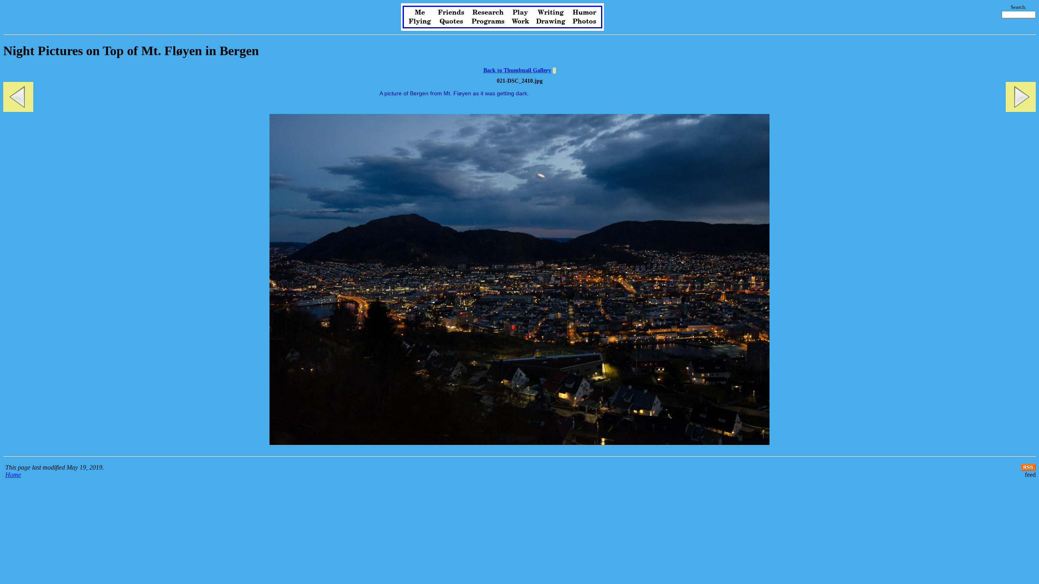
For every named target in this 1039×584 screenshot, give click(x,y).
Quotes (451, 21)
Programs (488, 21)
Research (488, 12)
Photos (584, 21)
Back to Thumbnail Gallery (517, 70)
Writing (551, 12)
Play (520, 12)
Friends (451, 12)
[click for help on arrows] (554, 70)
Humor (584, 12)
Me (420, 12)
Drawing (550, 21)
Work (520, 21)
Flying (420, 21)
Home (13, 474)
